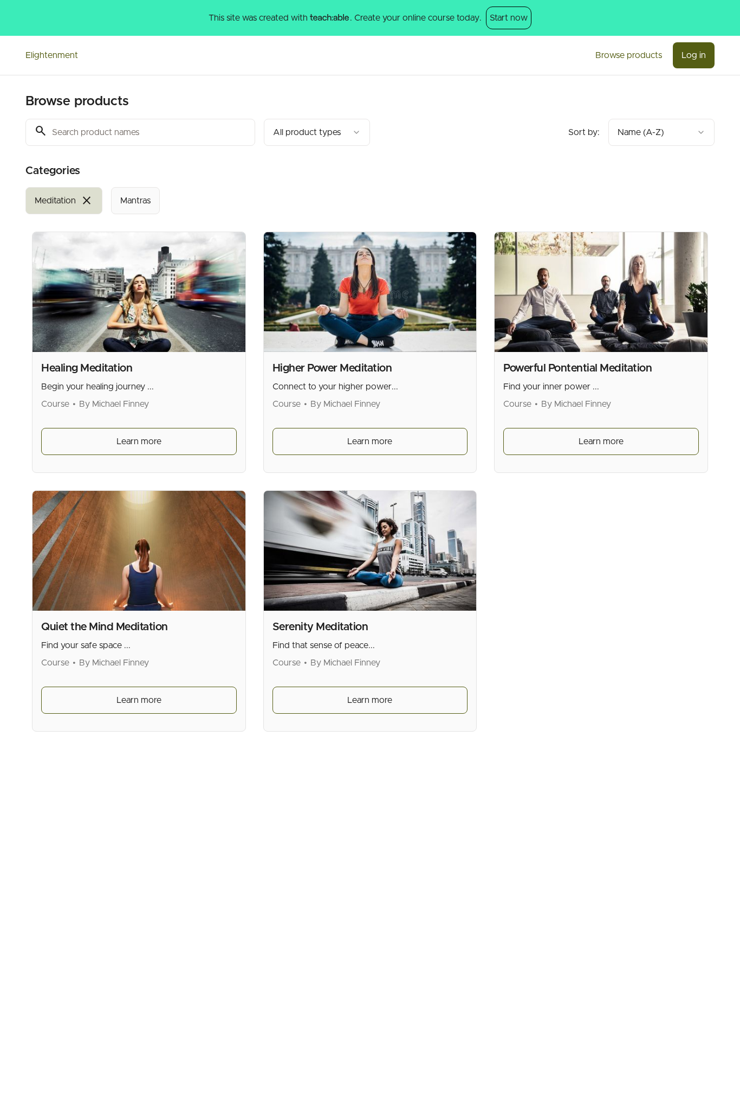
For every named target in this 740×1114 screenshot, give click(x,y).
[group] (325, 200)
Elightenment (51, 55)
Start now (509, 18)
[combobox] (317, 132)
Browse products (628, 55)
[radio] (63, 200)
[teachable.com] (329, 18)
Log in (693, 55)
